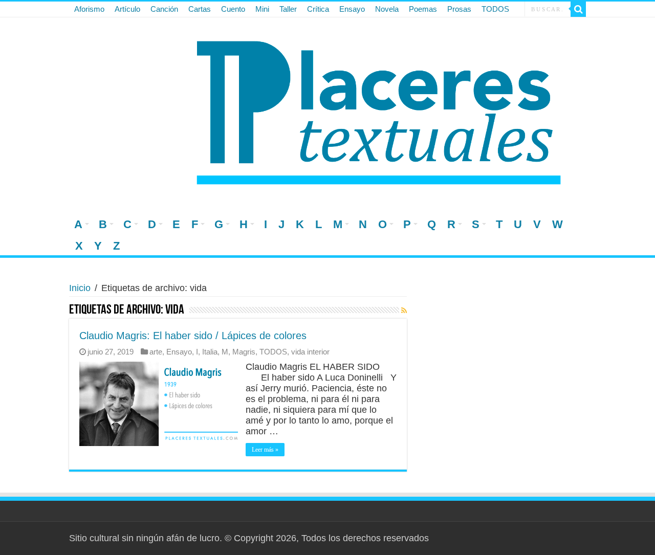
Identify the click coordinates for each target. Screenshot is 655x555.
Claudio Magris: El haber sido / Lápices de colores (193, 335)
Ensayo (352, 9)
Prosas (459, 9)
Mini (262, 9)
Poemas (423, 9)
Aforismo (89, 9)
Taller (288, 9)
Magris (243, 351)
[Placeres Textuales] (327, 109)
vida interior (310, 351)
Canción (164, 9)
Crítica (318, 9)
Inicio (80, 288)
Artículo (127, 9)
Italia (209, 351)
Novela (387, 9)
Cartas (199, 9)
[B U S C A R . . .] (578, 9)
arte (155, 351)
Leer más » (265, 449)
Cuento (233, 9)
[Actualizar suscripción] (404, 310)
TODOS (495, 9)
